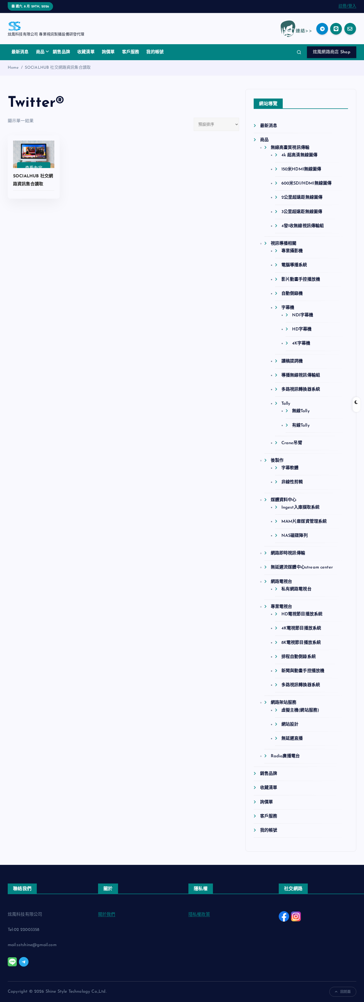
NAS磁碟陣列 (294, 536)
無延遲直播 (292, 739)
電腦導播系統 (294, 265)
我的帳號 (155, 52)
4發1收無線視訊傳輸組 (302, 226)
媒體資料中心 (283, 500)
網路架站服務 (283, 703)
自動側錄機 (292, 294)
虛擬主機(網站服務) (300, 710)
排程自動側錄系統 (298, 657)
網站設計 (289, 724)
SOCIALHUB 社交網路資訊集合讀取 (58, 68)
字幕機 (287, 308)
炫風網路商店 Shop (331, 52)
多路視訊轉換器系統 (300, 389)
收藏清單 (86, 52)
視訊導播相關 (283, 244)
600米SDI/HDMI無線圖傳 (306, 183)
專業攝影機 (292, 251)
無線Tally (300, 411)
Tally (285, 404)
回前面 (345, 991)
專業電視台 (281, 607)
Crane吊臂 (291, 443)
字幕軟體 (289, 468)
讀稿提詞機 (292, 361)
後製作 (277, 461)
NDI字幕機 (302, 315)
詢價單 (108, 52)
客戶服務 (130, 52)
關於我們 (106, 915)
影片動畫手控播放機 (300, 279)
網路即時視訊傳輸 (288, 553)
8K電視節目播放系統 (301, 643)
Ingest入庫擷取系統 (300, 507)
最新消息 (20, 52)
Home (13, 68)
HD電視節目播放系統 (301, 614)
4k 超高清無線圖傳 (299, 155)
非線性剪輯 (292, 482)
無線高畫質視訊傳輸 (290, 148)
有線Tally (300, 425)
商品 (40, 52)
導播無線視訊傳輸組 (300, 375)
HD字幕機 (302, 329)
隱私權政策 (199, 915)
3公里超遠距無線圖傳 (301, 212)
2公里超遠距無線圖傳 (301, 197)
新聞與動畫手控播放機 (302, 671)
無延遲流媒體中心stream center (302, 567)
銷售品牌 (61, 52)
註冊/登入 (347, 6)
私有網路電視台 (296, 589)
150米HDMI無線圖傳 (301, 169)
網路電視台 (281, 582)
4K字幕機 (301, 343)
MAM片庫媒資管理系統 (304, 522)
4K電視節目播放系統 (301, 628)
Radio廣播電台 (285, 756)
